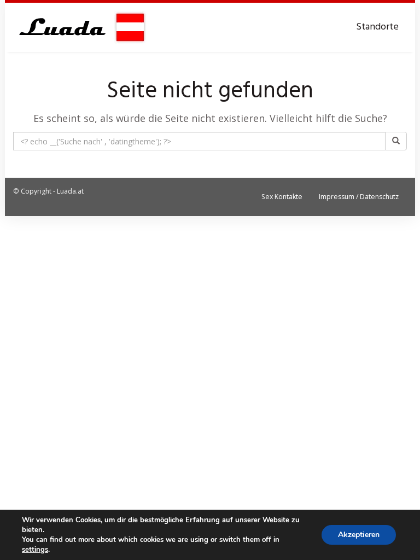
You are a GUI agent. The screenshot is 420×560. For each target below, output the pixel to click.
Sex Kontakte (281, 196)
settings (35, 550)
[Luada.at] (80, 27)
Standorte (377, 27)
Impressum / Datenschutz (359, 196)
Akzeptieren (359, 534)
